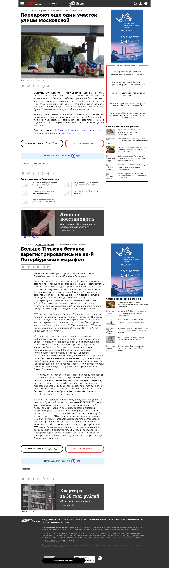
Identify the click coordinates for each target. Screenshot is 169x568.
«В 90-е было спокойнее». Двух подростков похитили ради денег (131, 321)
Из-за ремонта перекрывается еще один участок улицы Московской (44, 185)
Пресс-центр (81, 520)
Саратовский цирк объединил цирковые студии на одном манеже (127, 83)
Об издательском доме (51, 520)
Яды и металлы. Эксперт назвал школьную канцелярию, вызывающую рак (131, 132)
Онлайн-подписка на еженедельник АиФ (126, 520)
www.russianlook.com (35, 80)
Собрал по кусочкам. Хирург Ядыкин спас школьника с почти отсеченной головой (133, 141)
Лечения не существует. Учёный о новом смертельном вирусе (131, 338)
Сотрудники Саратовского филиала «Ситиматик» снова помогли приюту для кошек (127, 115)
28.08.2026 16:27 (27, 245)
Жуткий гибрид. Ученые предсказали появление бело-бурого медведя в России (133, 331)
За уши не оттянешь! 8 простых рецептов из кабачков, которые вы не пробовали (133, 304)
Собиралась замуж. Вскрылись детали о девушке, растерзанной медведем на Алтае (131, 158)
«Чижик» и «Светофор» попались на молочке (127, 94)
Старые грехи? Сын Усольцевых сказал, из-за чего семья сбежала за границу (132, 348)
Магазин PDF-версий (97, 520)
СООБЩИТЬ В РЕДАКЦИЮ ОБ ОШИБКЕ (56, 522)
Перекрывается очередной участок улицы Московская (43, 201)
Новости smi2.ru (29, 237)
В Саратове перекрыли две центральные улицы (43, 192)
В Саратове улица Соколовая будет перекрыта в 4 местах (86, 184)
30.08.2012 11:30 (27, 11)
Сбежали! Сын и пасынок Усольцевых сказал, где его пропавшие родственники (133, 167)
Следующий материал (63, 561)
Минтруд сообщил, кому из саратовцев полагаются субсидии (127, 73)
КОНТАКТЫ (68, 520)
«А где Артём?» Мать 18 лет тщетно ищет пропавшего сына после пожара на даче (132, 313)
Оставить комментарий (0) (84, 143)
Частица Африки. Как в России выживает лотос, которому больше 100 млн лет (132, 176)
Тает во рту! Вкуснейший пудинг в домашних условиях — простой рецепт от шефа (132, 149)
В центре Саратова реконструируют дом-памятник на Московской (127, 104)
